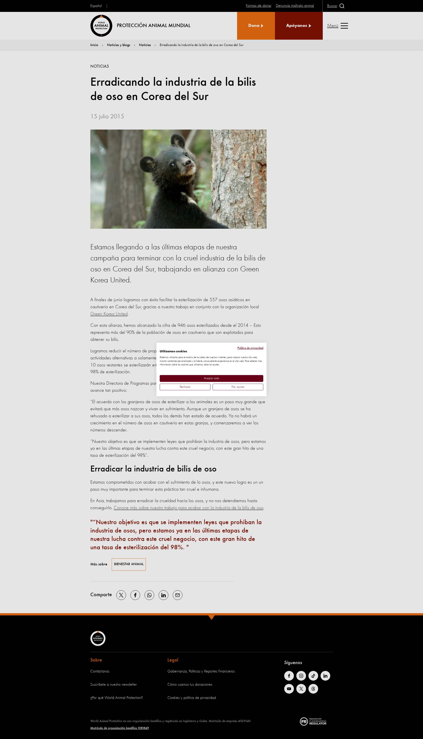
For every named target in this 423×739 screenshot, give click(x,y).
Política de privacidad (250, 348)
